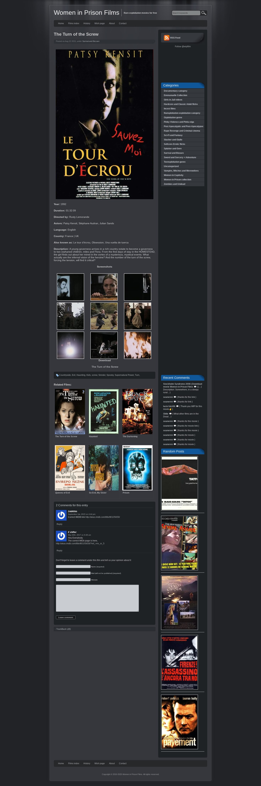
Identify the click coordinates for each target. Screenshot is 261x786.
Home (61, 23)
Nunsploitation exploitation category (182, 113)
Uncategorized (171, 166)
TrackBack (63, 629)
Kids (88, 375)
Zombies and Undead (174, 184)
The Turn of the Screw (105, 366)
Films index (73, 23)
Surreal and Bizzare (90, 41)
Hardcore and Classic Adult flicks (181, 104)
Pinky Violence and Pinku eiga (179, 122)
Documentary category (175, 91)
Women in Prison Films (86, 12)
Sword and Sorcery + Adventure (180, 157)
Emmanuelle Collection (175, 95)
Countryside (65, 375)
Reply (59, 524)
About (112, 23)
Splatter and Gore (173, 148)
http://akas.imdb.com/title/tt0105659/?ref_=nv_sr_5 (80, 543)
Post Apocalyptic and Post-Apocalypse (183, 126)
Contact (122, 23)
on (87, 514)
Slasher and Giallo (173, 139)
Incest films (170, 108)
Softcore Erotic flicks (174, 144)
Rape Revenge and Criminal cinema (182, 131)
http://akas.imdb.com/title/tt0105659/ (102, 517)
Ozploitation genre (173, 117)
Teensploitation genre (175, 162)
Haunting (81, 375)
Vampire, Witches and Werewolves (181, 171)
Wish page (99, 23)
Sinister (101, 375)
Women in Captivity (173, 175)
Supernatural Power (124, 375)
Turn (137, 375)
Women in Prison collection (177, 179)
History (86, 23)
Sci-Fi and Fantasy (173, 135)
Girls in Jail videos (173, 100)
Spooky (110, 375)
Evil (73, 375)
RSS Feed (175, 38)
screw (94, 375)
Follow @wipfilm (183, 46)
